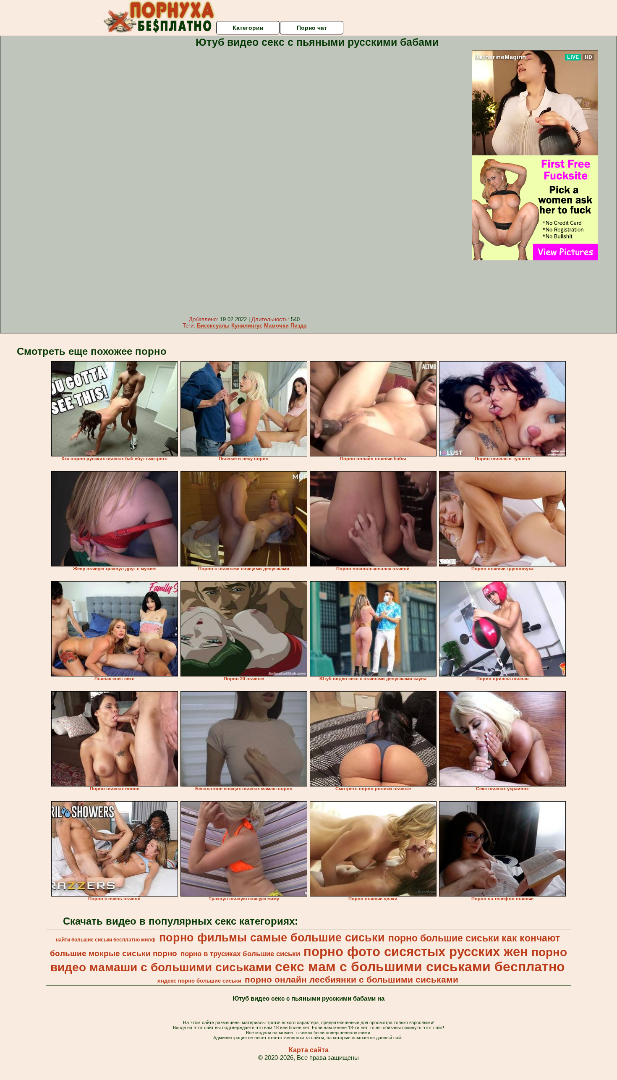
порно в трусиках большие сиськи (240, 953)
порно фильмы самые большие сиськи (272, 937)
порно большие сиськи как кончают (474, 938)
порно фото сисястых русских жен (415, 951)
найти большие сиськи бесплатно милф (106, 940)
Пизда (298, 325)
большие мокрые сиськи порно (113, 953)
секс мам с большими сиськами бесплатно (420, 966)
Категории (248, 27)
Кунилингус (246, 325)
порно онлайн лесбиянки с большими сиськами (351, 980)
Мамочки (276, 325)
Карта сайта (309, 1050)
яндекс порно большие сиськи (199, 981)
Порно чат (312, 27)
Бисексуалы (213, 325)
